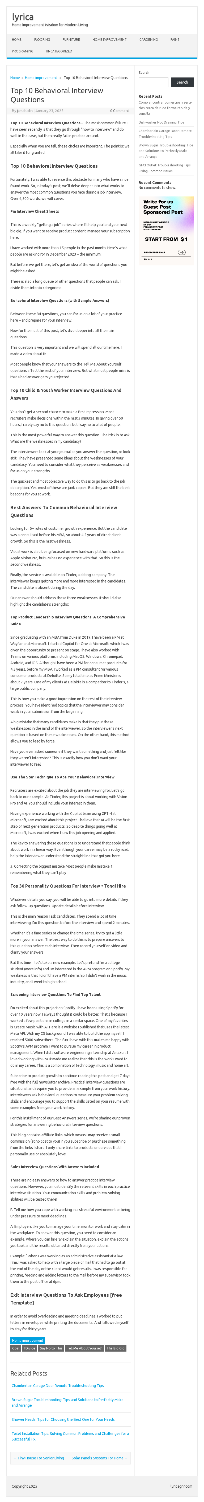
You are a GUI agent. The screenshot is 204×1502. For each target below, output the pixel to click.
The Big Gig (116, 1348)
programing (22, 51)
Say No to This (51, 1348)
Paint (175, 39)
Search (144, 72)
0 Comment (119, 111)
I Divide (29, 1348)
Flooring (42, 39)
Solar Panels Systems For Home (100, 1458)
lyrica (23, 16)
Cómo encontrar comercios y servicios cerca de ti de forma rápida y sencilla (165, 108)
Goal (15, 1348)
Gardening (148, 39)
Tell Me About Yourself (84, 1348)
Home (17, 39)
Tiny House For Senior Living (38, 1458)
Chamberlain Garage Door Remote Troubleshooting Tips (58, 1386)
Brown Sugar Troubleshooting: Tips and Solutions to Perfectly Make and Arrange (166, 150)
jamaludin (25, 111)
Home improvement (110, 39)
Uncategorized (59, 51)
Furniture (71, 39)
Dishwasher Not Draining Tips (161, 122)
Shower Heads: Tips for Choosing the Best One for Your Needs (63, 1419)
